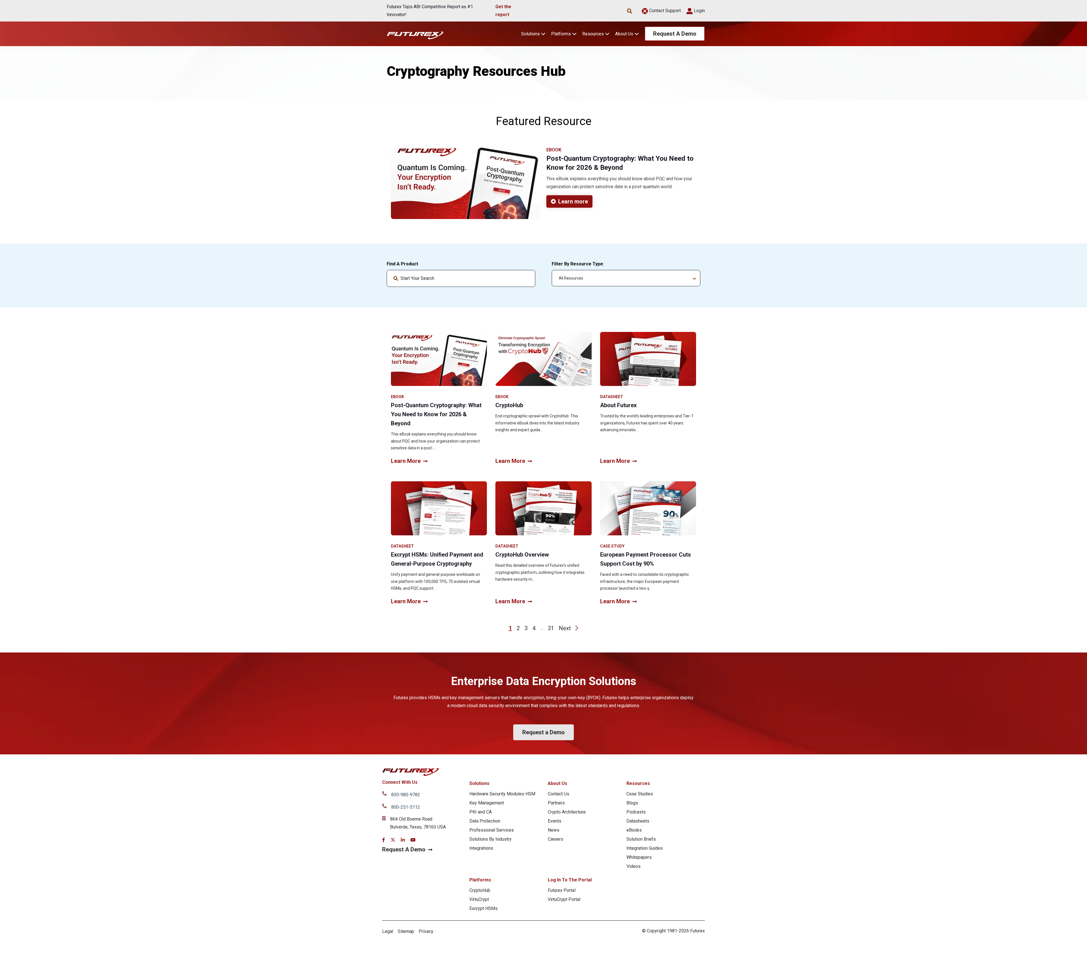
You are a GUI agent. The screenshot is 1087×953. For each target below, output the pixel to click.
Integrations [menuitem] (481, 848)
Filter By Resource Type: (578, 264)
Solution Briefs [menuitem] (641, 839)
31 (551, 628)
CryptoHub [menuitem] (479, 890)
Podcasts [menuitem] (636, 812)
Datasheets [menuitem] (637, 821)
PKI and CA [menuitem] (480, 812)
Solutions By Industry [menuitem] (490, 839)
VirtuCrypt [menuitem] (479, 899)
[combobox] (461, 278)
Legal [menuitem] (387, 931)
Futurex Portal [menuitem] (561, 890)
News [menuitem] (553, 830)
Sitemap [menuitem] (406, 931)
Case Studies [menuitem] (639, 794)
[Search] (526, 278)
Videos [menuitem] (633, 866)
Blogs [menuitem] (632, 803)
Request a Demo (543, 732)
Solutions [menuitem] (479, 783)
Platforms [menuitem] (480, 880)
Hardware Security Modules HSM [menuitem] (502, 794)
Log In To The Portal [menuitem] (570, 880)
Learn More (406, 461)
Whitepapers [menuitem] (639, 857)
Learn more (573, 201)
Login (699, 10)
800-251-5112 (405, 807)
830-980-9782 (405, 794)
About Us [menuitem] (557, 783)
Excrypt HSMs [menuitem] (483, 908)
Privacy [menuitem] (426, 931)
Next (565, 628)
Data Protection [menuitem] (484, 821)
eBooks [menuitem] (634, 830)
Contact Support (664, 10)
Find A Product (402, 264)
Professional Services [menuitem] (491, 830)
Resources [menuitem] (638, 783)
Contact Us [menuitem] (558, 794)
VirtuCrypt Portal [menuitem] (564, 899)
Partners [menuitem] (556, 803)
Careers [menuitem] (555, 839)
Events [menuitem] (554, 821)
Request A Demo (674, 33)
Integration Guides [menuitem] (644, 848)
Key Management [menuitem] (486, 803)
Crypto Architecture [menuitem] (567, 812)
